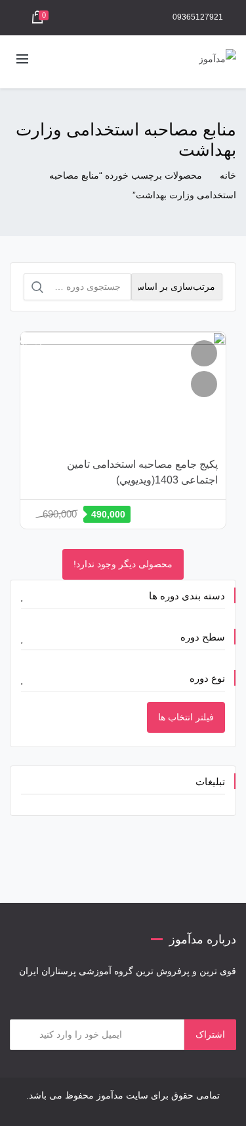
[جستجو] (37, 287)
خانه (228, 175)
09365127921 (198, 17)
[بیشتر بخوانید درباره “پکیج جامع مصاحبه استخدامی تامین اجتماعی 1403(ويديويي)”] (204, 384)
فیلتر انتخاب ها (186, 717)
